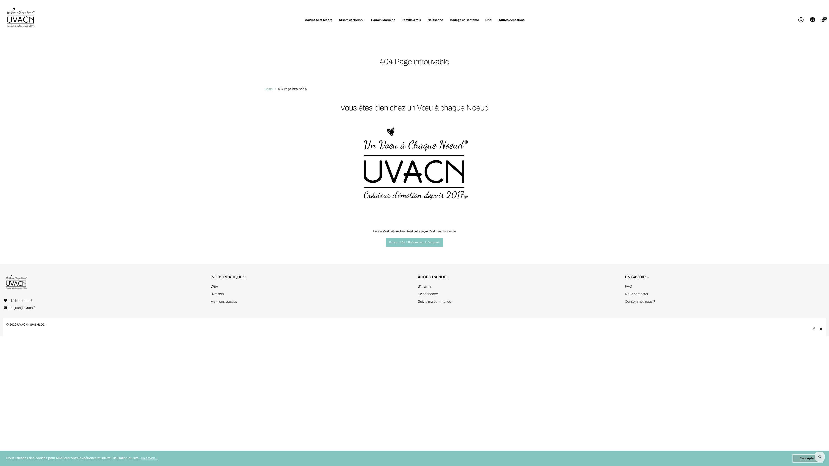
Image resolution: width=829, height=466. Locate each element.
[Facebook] (814, 329)
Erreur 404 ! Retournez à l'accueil (414, 242)
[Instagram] (820, 329)
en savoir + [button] (149, 458)
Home (268, 89)
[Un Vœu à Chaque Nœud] (20, 20)
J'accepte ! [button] (808, 458)
